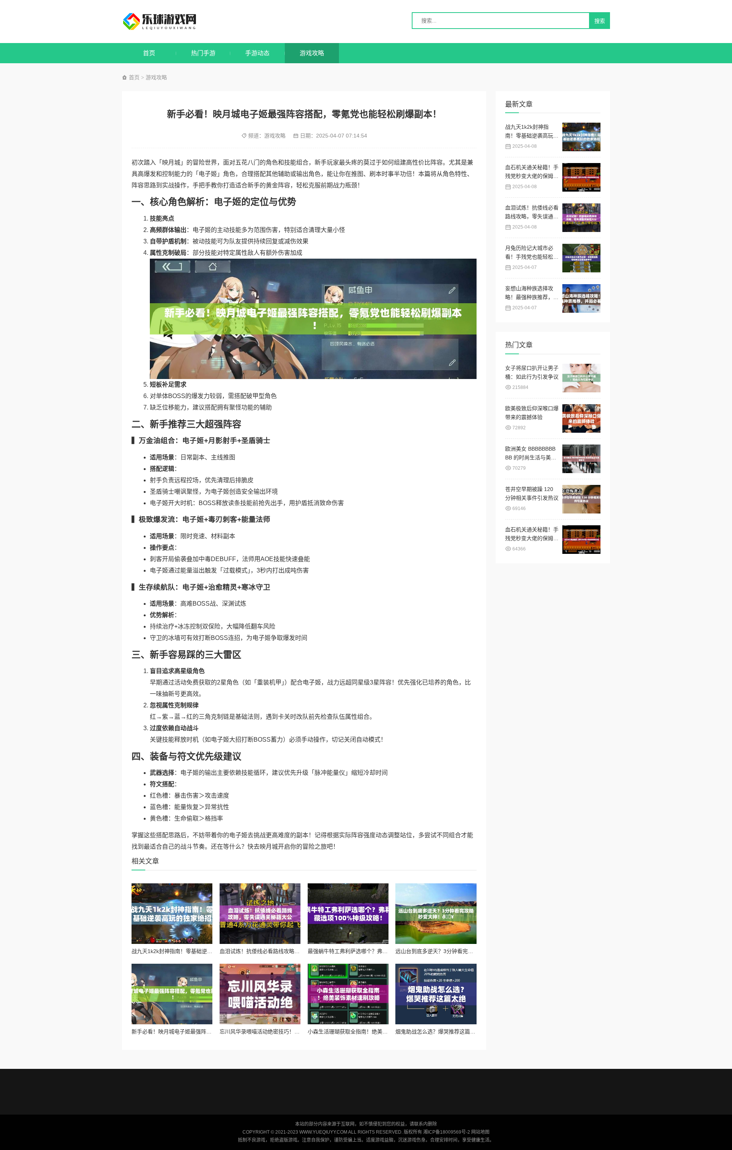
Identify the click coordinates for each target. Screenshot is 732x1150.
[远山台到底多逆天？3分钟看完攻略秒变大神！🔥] (435, 913)
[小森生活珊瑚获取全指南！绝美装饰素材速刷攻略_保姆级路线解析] (348, 994)
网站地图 (480, 1132)
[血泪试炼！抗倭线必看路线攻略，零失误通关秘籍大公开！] (260, 913)
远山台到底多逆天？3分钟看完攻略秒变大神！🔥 (453, 951)
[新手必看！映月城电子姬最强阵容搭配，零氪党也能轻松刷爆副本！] (172, 994)
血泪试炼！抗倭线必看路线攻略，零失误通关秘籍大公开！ (289, 951)
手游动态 (257, 53)
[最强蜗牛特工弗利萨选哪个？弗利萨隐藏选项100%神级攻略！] (348, 913)
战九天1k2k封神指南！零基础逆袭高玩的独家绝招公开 (196, 951)
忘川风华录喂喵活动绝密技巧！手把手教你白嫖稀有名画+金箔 (293, 1031)
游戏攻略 (312, 53)
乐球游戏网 (167, 21)
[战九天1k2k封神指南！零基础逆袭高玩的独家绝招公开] (172, 913)
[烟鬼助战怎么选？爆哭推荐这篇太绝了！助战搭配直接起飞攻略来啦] (435, 994)
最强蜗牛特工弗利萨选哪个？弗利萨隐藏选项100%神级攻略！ (381, 951)
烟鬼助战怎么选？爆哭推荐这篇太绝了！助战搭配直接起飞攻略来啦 (475, 1031)
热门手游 (203, 53)
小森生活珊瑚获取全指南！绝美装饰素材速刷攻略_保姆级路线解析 (387, 1031)
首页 (149, 53)
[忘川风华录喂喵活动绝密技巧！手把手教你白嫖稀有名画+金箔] (260, 994)
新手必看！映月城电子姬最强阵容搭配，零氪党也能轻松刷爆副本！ (212, 1031)
